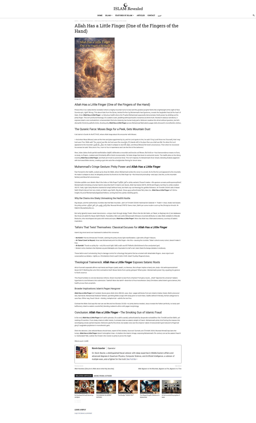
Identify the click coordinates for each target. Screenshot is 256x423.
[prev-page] (76, 401)
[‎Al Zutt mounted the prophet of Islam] (171, 387)
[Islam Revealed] (128, 6)
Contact (151, 15)
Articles (141, 15)
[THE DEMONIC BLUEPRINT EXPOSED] (106, 387)
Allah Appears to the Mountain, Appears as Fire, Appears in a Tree (159, 369)
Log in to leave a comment (83, 413)
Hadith (164, 392)
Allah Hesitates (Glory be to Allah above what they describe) (94, 369)
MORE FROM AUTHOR (103, 376)
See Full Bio (131, 359)
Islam (108, 15)
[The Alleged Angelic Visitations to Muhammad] (150, 387)
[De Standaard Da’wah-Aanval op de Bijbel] (84, 387)
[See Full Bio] (137, 359)
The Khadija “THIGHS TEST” (126, 395)
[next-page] (79, 401)
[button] (253, 16)
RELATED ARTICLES (84, 376)
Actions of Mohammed (86, 21)
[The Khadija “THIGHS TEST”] (128, 387)
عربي (160, 15)
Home (99, 15)
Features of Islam (123, 15)
